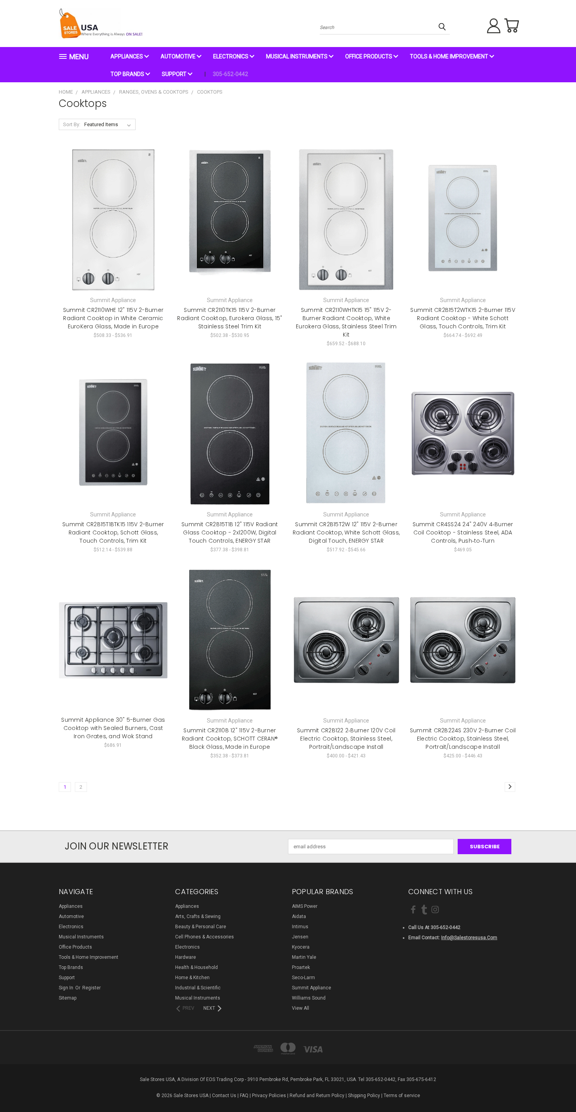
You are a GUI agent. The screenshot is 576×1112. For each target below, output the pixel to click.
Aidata (299, 916)
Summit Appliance (311, 988)
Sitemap (67, 998)
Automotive (179, 56)
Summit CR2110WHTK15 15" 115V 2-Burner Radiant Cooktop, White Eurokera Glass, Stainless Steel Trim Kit (346, 322)
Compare (110, 219)
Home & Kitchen (192, 977)
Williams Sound (309, 998)
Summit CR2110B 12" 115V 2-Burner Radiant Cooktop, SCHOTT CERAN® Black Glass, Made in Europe (230, 738)
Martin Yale (304, 957)
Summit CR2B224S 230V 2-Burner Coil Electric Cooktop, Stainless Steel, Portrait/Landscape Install (463, 738)
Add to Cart (462, 447)
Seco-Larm (303, 977)
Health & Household (196, 967)
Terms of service (402, 1095)
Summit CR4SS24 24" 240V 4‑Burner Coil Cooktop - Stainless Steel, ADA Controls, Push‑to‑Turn (463, 532)
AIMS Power (304, 906)
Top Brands (127, 74)
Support (175, 74)
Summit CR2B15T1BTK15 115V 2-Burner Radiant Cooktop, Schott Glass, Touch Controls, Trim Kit (113, 532)
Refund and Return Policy (317, 1095)
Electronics (231, 56)
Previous (556, 1087)
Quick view (113, 205)
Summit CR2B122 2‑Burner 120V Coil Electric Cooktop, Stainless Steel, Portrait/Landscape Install (346, 738)
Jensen (300, 937)
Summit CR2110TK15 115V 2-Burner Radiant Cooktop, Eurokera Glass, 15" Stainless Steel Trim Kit (229, 318)
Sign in (66, 988)
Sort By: (71, 124)
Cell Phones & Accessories (204, 937)
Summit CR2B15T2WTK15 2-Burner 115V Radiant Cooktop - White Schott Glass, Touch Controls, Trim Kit (462, 318)
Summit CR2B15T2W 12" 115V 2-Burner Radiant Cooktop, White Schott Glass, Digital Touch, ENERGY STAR (346, 532)
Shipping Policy (364, 1095)
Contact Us (224, 1095)
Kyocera (301, 947)
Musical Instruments (297, 56)
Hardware (185, 957)
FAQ (244, 1095)
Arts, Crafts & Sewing (198, 916)
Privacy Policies (269, 1095)
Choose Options (113, 232)
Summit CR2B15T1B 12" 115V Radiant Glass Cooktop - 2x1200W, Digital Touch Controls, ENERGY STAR (229, 532)
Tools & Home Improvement (449, 56)
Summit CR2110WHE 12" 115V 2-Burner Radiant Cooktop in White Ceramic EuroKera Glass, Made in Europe (113, 318)
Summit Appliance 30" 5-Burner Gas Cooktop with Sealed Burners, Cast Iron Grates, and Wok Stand (113, 728)
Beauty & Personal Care (200, 926)
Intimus (300, 926)
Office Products (369, 56)
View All (300, 1008)
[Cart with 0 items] (511, 25)
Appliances (127, 56)
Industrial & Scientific (198, 988)
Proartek (301, 967)
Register (91, 988)
